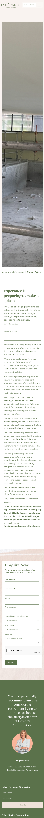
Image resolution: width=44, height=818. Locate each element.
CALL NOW (29, 5)
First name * (10, 580)
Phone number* (11, 607)
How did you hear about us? (16, 616)
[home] (11, 5)
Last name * (10, 589)
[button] (39, 5)
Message (8, 634)
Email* (7, 598)
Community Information (13, 272)
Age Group (9, 625)
